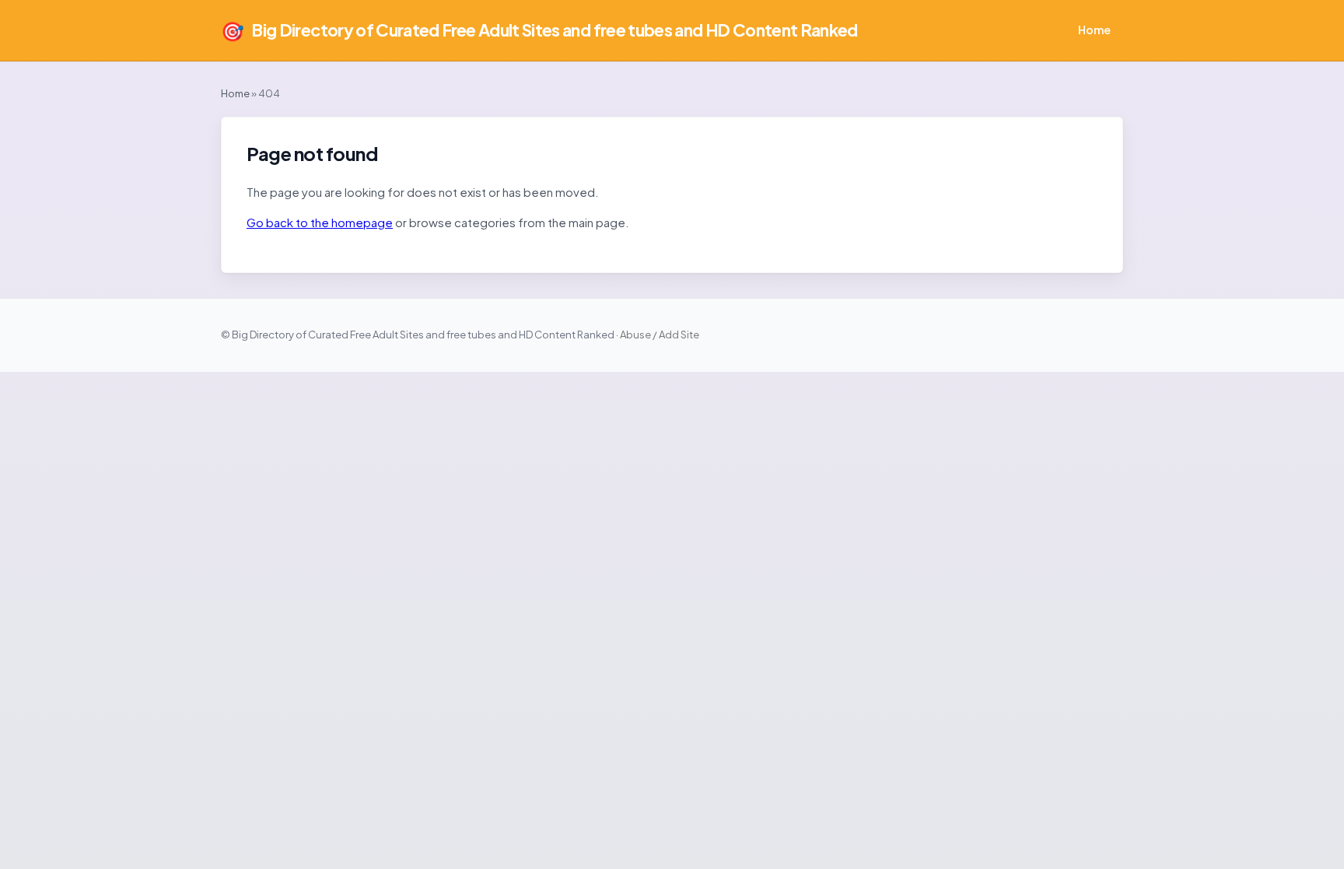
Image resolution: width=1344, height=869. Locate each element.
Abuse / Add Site (659, 334)
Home (1094, 30)
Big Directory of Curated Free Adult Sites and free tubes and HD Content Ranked (539, 30)
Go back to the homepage (320, 222)
